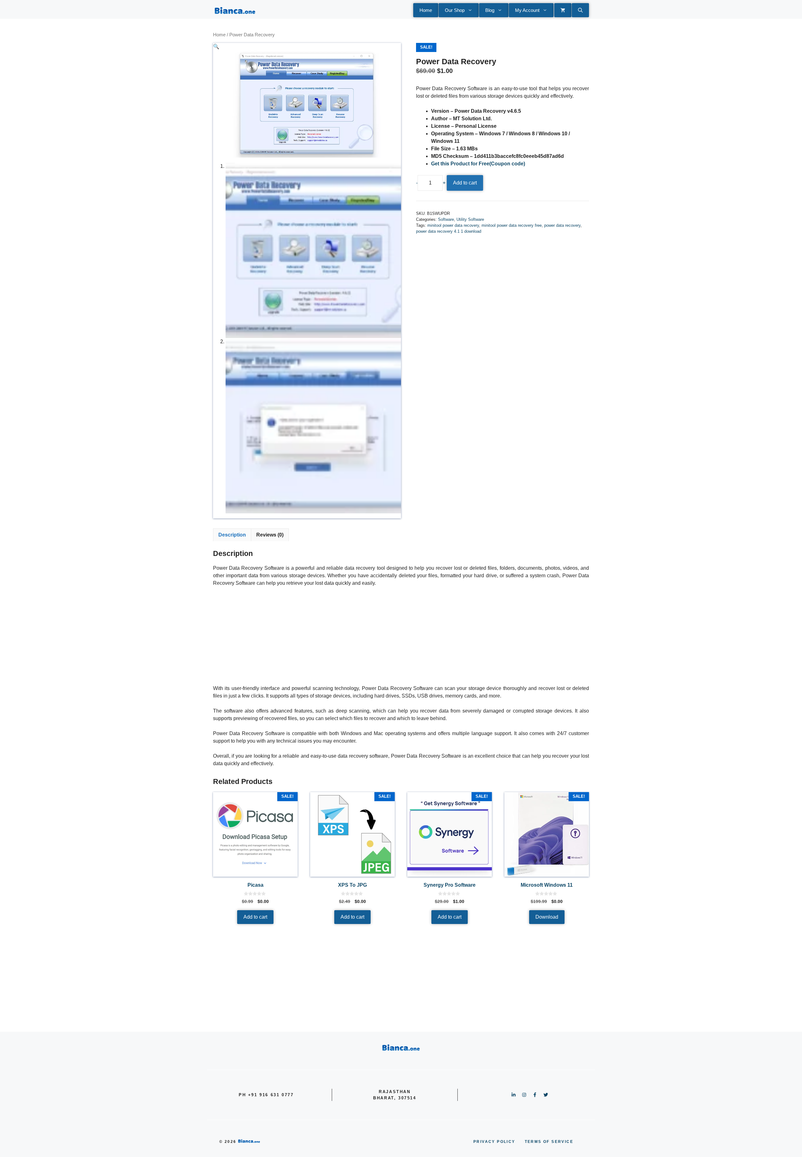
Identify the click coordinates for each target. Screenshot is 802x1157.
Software (446, 219)
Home (425, 10)
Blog (489, 10)
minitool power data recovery (453, 225)
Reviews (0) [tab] (270, 534)
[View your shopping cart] (562, 10)
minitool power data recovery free (512, 225)
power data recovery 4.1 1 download (448, 231)
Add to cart (465, 182)
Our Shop (455, 10)
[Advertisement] (401, 638)
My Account (527, 10)
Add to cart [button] (255, 917)
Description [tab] (232, 534)
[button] (580, 10)
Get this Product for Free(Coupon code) (478, 163)
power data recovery (562, 225)
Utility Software (470, 219)
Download (546, 917)
